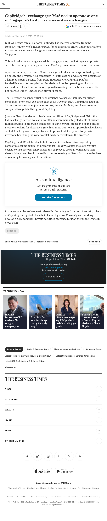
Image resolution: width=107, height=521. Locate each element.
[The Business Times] (51, 4)
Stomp (95, 488)
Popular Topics (14, 349)
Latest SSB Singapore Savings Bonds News (75, 356)
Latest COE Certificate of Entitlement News (25, 361)
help (31, 497)
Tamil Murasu (84, 488)
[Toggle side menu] (3, 4)
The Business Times (36, 488)
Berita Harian (70, 488)
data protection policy (91, 497)
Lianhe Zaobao (55, 488)
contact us (21, 497)
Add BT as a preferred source (85, 26)
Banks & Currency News (37, 349)
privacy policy (41, 497)
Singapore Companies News (67, 349)
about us (10, 497)
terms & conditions (58, 497)
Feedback (94, 241)
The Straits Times (16, 488)
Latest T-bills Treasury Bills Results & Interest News (28, 356)
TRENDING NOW (14, 291)
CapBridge (12, 231)
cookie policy (73, 497)
